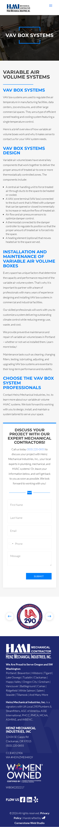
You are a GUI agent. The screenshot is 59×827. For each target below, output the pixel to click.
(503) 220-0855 (36, 449)
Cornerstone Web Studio (29, 823)
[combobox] (11, 544)
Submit (39, 576)
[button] (9, 616)
